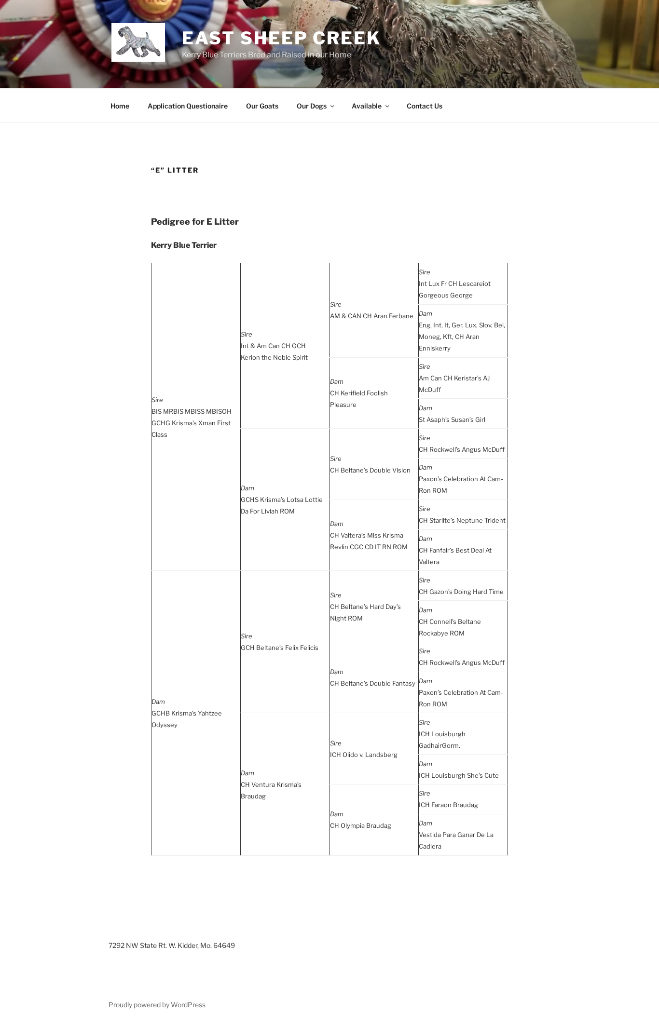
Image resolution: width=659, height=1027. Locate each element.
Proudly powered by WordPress (157, 1004)
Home (119, 106)
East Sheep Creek (281, 38)
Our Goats (262, 106)
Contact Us (424, 106)
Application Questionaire (188, 106)
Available (367, 106)
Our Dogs (312, 106)
